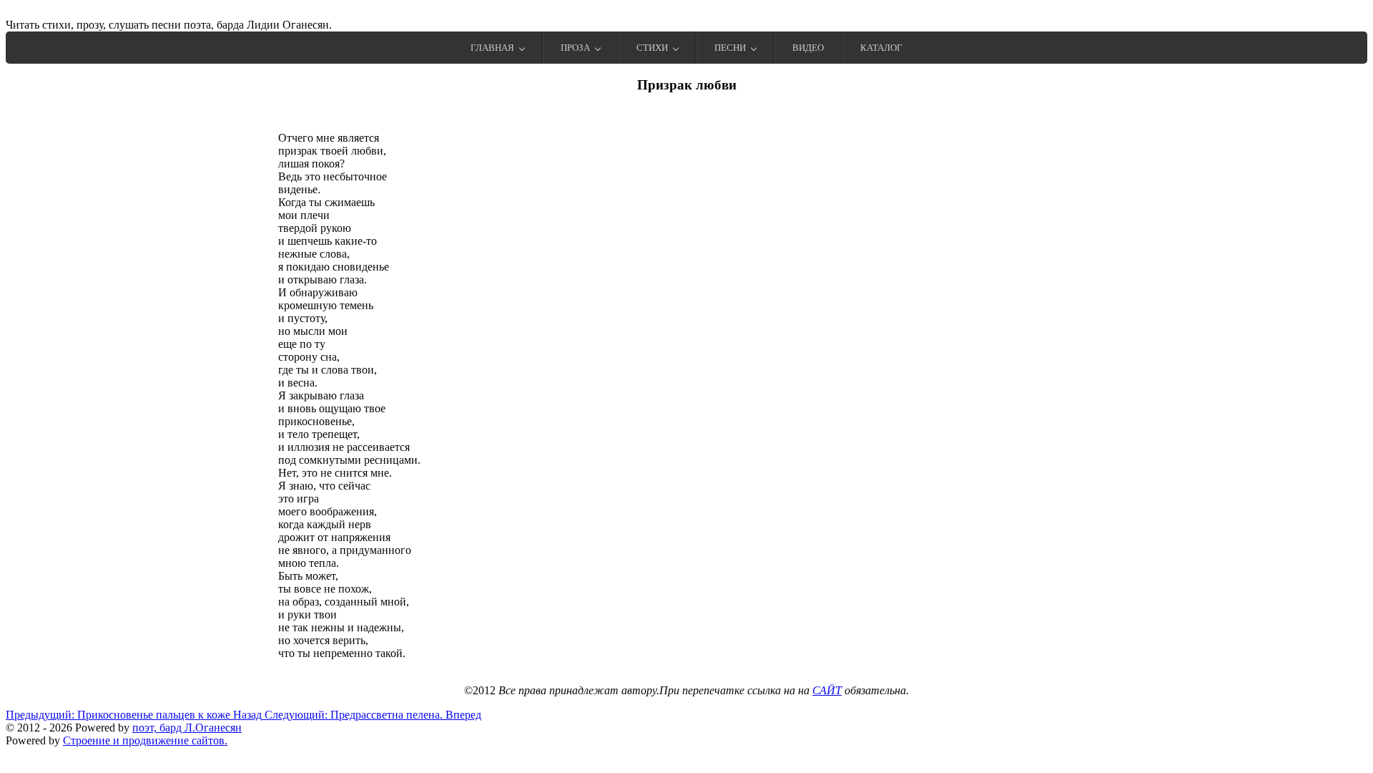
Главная (492, 47)
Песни (730, 47)
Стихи (652, 47)
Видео (808, 47)
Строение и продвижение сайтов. (145, 740)
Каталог (881, 47)
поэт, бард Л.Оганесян (187, 727)
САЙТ (827, 690)
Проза (575, 47)
